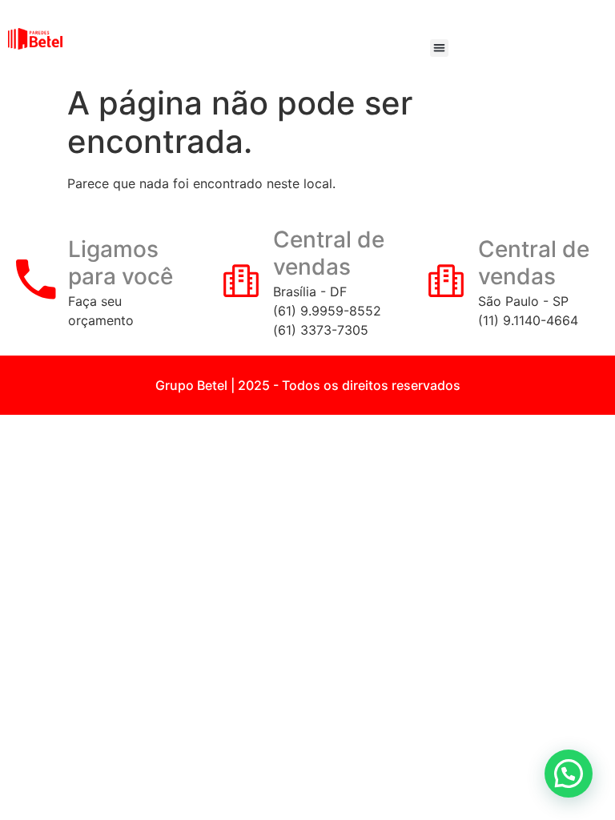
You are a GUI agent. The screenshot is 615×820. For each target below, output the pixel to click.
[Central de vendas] (241, 279)
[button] (439, 48)
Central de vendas (328, 253)
